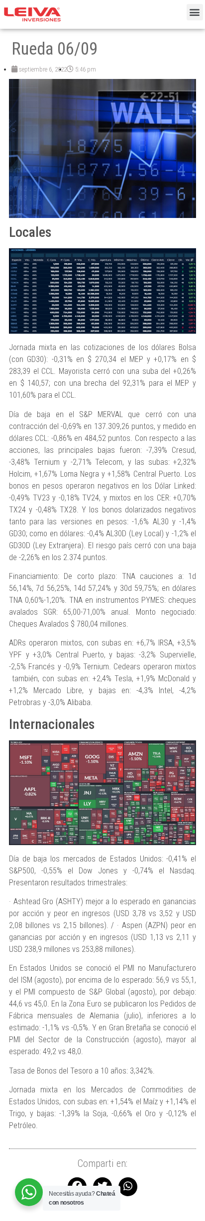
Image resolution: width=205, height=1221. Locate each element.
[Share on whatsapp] (127, 1186)
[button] (195, 12)
